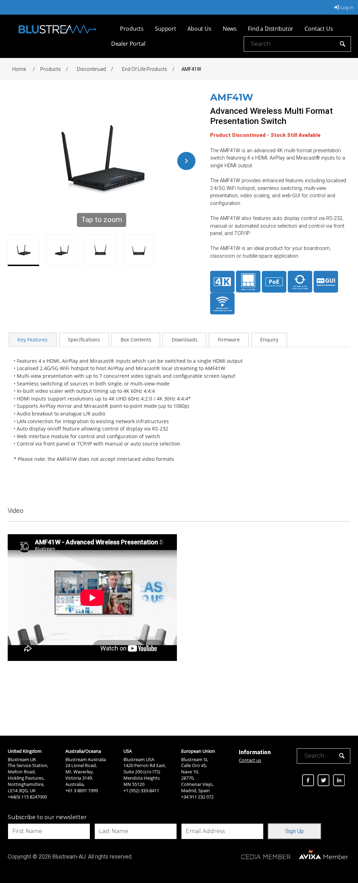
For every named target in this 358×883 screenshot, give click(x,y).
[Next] (186, 161)
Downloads (185, 339)
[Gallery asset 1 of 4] (23, 250)
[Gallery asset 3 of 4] (100, 250)
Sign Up (294, 831)
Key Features (32, 339)
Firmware (229, 339)
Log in (347, 7)
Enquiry (269, 339)
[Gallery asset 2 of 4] (62, 250)
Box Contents (136, 339)
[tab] (33, 340)
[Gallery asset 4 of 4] (139, 250)
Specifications (84, 339)
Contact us (250, 760)
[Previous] (17, 161)
